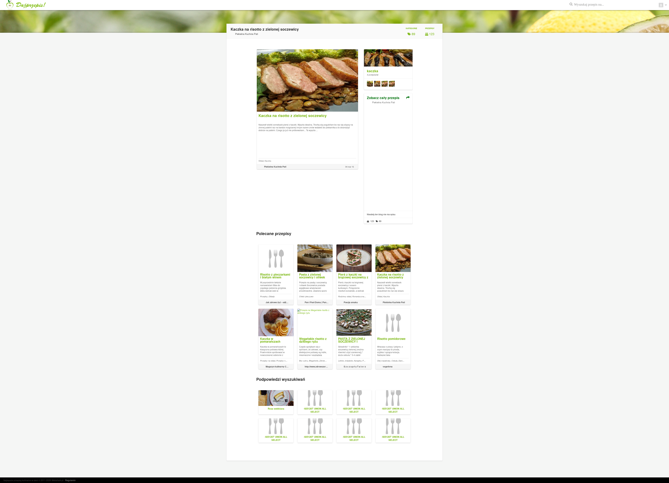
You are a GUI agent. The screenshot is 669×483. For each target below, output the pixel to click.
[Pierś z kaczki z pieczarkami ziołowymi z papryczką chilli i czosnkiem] (377, 84)
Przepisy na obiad (267, 360)
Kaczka (268, 160)
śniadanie (349, 360)
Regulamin (70, 480)
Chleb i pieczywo (306, 296)
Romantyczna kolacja (361, 296)
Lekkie (341, 360)
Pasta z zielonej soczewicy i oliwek (312, 275)
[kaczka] (388, 56)
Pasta (364, 360)
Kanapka (357, 360)
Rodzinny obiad (344, 296)
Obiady (272, 296)
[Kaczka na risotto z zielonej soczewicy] (392, 84)
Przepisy (264, 296)
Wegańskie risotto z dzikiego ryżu (313, 340)
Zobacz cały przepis (383, 97)
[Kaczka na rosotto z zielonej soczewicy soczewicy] (384, 84)
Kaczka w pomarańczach (270, 340)
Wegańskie (313, 360)
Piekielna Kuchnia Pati (383, 102)
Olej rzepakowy (383, 360)
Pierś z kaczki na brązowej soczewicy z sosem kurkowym (353, 277)
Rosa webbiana (276, 408)
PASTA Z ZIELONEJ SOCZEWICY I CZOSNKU (351, 341)
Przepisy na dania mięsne (287, 360)
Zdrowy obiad (325, 360)
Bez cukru (303, 360)
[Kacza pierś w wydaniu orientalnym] (370, 84)
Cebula (394, 360)
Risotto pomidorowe (391, 339)
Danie (400, 360)
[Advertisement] (388, 156)
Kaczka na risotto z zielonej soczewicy (390, 275)
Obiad (261, 160)
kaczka (372, 71)
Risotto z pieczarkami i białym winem (275, 275)
